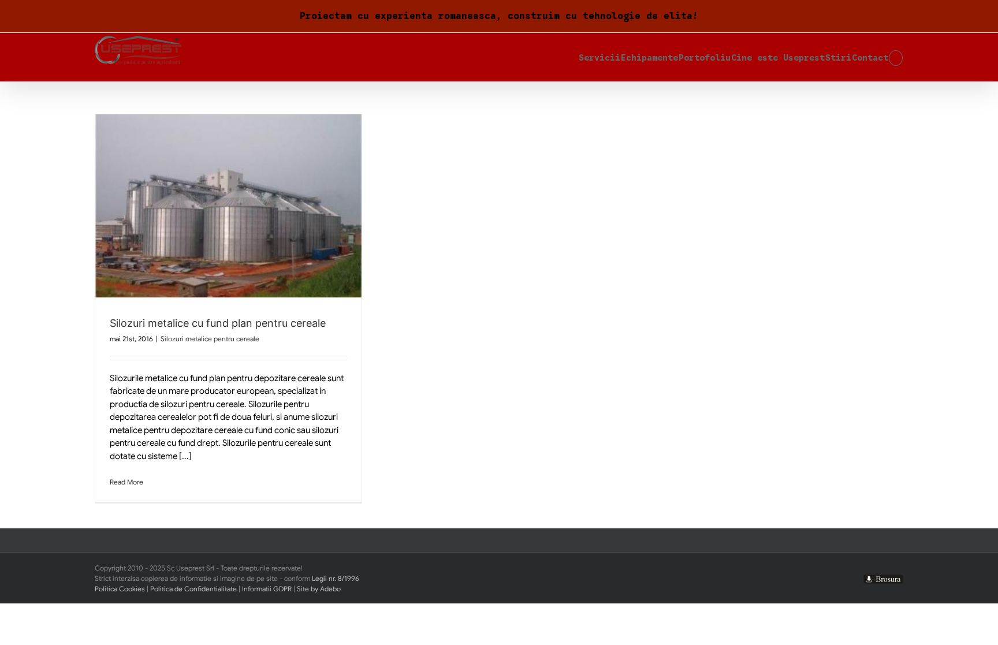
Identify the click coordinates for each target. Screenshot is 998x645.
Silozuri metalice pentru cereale (210, 338)
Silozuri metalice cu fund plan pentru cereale (218, 323)
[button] (896, 57)
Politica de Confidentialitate (193, 588)
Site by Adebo (319, 588)
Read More (126, 482)
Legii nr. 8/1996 (335, 578)
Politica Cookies (120, 588)
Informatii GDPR (267, 588)
